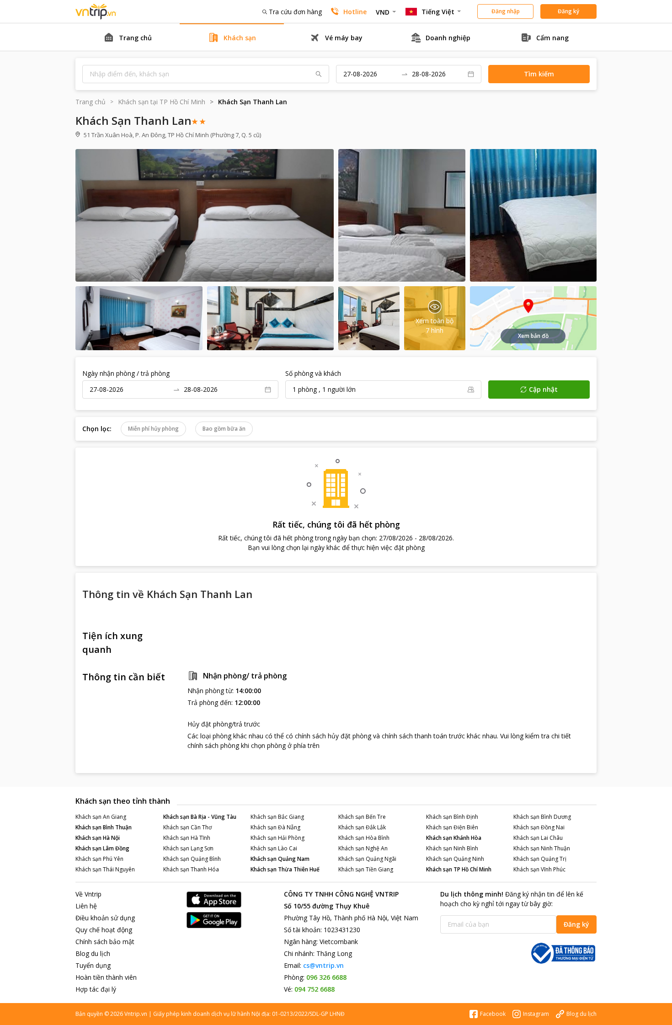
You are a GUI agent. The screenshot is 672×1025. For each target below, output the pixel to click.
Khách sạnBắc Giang (277, 817)
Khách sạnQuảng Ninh (455, 859)
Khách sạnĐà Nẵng (275, 827)
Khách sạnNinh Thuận (541, 848)
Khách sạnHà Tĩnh (186, 838)
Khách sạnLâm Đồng (102, 848)
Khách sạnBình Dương (542, 817)
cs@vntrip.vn (323, 965)
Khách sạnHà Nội (97, 838)
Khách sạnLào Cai (274, 848)
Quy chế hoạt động (103, 929)
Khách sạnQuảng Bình (192, 859)
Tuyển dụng (93, 965)
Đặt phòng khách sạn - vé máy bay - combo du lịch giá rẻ (96, 11)
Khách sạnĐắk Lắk (362, 827)
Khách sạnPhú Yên (99, 859)
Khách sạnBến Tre (362, 817)
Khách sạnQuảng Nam (280, 859)
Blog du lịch (92, 953)
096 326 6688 (326, 977)
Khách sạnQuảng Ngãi (367, 859)
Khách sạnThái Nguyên (105, 869)
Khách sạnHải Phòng (277, 838)
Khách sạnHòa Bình (363, 838)
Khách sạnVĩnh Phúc (539, 869)
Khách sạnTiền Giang (365, 869)
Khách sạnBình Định (452, 817)
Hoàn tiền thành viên (106, 977)
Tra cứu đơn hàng (295, 11)
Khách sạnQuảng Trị (539, 859)
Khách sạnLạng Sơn (188, 848)
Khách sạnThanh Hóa (191, 869)
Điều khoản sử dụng (105, 917)
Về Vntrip (88, 894)
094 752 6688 (314, 989)
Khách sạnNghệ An (363, 848)
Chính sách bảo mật (104, 941)
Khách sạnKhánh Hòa (453, 838)
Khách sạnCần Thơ (187, 827)
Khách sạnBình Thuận (103, 827)
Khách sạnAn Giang (100, 817)
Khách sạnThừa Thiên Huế (285, 869)
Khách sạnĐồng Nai (539, 827)
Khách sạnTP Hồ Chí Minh (458, 869)
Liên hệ (86, 906)
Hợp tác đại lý (95, 989)
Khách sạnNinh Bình (452, 848)
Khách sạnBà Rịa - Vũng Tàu (199, 817)
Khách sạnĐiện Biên (452, 827)
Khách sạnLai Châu (538, 838)
